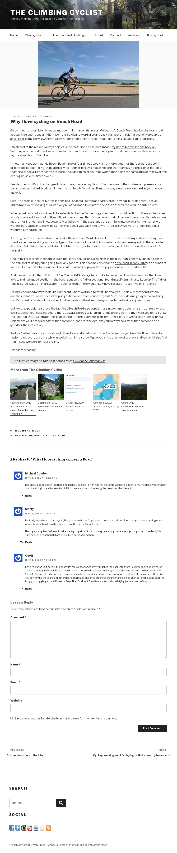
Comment (18, 617)
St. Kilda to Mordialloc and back (86, 134)
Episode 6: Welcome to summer (50, 408)
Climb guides (33, 35)
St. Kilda (59, 435)
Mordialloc (43, 435)
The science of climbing (68, 35)
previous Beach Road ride (31, 155)
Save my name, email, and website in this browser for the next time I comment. (66, 718)
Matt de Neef (42, 116)
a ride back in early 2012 (130, 263)
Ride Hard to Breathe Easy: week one (132, 408)
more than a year (103, 151)
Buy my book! (155, 35)
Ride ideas (23, 431)
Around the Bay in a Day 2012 (106, 408)
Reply (28, 495)
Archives (134, 35)
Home (14, 35)
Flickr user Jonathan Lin (89, 361)
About (99, 35)
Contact (115, 35)
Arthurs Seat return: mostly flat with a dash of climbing (22, 410)
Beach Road (23, 435)
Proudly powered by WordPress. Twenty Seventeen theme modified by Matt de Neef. (58, 844)
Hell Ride (136, 167)
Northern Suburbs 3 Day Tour (51, 275)
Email (15, 682)
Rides (36, 431)
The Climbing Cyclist (56, 12)
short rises (17, 138)
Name (15, 664)
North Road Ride (51, 167)
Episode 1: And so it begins (76, 408)
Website (16, 700)
